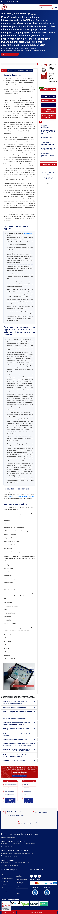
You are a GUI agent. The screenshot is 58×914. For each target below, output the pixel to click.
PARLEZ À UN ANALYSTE (19, 776)
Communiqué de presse (7, 878)
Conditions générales (21, 879)
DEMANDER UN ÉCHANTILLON (10, 800)
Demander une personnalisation (48, 110)
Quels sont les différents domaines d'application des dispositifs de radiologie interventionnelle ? (17, 717)
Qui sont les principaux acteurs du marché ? (14, 760)
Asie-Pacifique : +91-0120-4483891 (15, 815)
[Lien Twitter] (35, 876)
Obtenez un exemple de (10, 54)
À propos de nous (6, 875)
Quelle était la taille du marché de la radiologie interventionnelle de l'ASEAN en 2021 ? (15, 702)
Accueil (3, 13)
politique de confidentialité (19, 876)
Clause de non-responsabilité (20, 883)
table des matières (28, 54)
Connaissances (5, 881)
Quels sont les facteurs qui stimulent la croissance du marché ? (17, 729)
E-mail (12, 912)
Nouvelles (4, 891)
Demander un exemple (48, 100)
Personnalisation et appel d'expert (23, 686)
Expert (18, 890)
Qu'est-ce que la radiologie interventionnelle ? (15, 707)
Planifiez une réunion (49, 96)
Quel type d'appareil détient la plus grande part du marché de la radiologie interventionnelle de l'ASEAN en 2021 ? (18, 744)
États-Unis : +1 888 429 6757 (14, 811)
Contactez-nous (5, 887)
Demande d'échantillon (36, 912)
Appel (5, 912)
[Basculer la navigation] (56, 8)
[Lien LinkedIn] (39, 876)
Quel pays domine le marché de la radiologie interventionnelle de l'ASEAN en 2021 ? (14, 755)
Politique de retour (20, 886)
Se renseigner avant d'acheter (48, 116)
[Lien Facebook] (31, 876)
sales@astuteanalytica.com (49, 186)
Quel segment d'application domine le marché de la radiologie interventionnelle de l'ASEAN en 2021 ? (16, 750)
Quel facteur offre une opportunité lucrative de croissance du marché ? (18, 734)
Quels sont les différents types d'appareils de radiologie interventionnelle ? (17, 712)
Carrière (18, 893)
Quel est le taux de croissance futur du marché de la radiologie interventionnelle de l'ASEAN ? (16, 723)
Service (4, 884)
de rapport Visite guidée (48, 105)
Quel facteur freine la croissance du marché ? (15, 739)
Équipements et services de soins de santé (18, 13)
